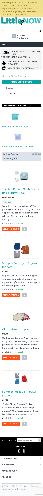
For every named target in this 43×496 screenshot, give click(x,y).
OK (25, 14)
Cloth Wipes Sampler (15, 329)
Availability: (7, 223)
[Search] (40, 31)
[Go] (39, 440)
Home (5, 76)
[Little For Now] (21, 21)
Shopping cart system (15, 489)
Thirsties (7, 202)
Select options (11, 229)
